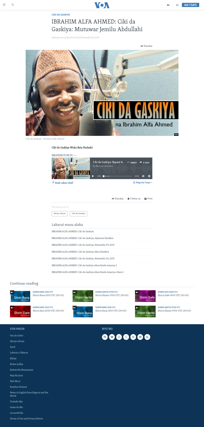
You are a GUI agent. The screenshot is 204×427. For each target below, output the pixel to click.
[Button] (146, 46)
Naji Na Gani (16, 375)
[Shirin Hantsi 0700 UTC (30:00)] (83, 296)
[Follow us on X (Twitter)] (126, 337)
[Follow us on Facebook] (105, 337)
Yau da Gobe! (16, 336)
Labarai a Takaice (19, 353)
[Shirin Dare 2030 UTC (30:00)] (20, 311)
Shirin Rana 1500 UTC (43, 292)
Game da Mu (16, 407)
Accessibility (16, 413)
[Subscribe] (140, 337)
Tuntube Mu (16, 402)
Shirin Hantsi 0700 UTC (106, 292)
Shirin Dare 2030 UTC (43, 307)
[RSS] (147, 337)
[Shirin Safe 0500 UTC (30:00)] (145, 296)
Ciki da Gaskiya (61, 15)
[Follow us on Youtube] (112, 337)
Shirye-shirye (17, 341)
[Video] (168, 5)
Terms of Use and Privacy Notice (26, 419)
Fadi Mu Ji (15, 381)
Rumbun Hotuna (18, 387)
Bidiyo (13, 358)
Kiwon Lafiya (16, 364)
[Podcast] (133, 337)
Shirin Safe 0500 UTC (168, 292)
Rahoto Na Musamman (21, 370)
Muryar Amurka (104, 166)
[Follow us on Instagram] (119, 337)
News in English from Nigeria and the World (29, 394)
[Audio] (177, 5)
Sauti (12, 347)
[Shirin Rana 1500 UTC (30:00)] (20, 296)
